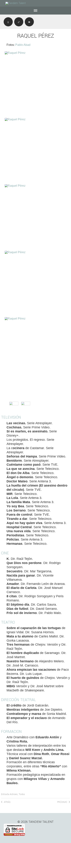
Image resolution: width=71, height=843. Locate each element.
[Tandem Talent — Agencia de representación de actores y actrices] (18, 3)
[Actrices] (8, 21)
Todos (22, 794)
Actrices (14, 794)
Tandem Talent (41, 822)
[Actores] (18, 21)
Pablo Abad (22, 44)
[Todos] (29, 21)
